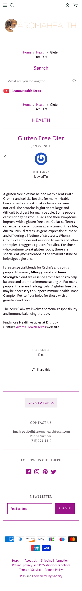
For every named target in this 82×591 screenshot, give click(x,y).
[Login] (67, 5)
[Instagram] (36, 471)
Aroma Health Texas (31, 327)
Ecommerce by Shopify (47, 576)
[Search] (74, 81)
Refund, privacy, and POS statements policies (41, 565)
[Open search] (12, 5)
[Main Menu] (5, 5)
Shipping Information (55, 560)
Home (27, 52)
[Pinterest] (45, 471)
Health (40, 52)
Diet (41, 354)
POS (23, 576)
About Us (31, 560)
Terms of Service (30, 569)
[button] (41, 403)
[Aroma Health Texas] (41, 25)
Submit (65, 508)
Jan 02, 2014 (41, 146)
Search (16, 560)
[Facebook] (28, 471)
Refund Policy (54, 569)
